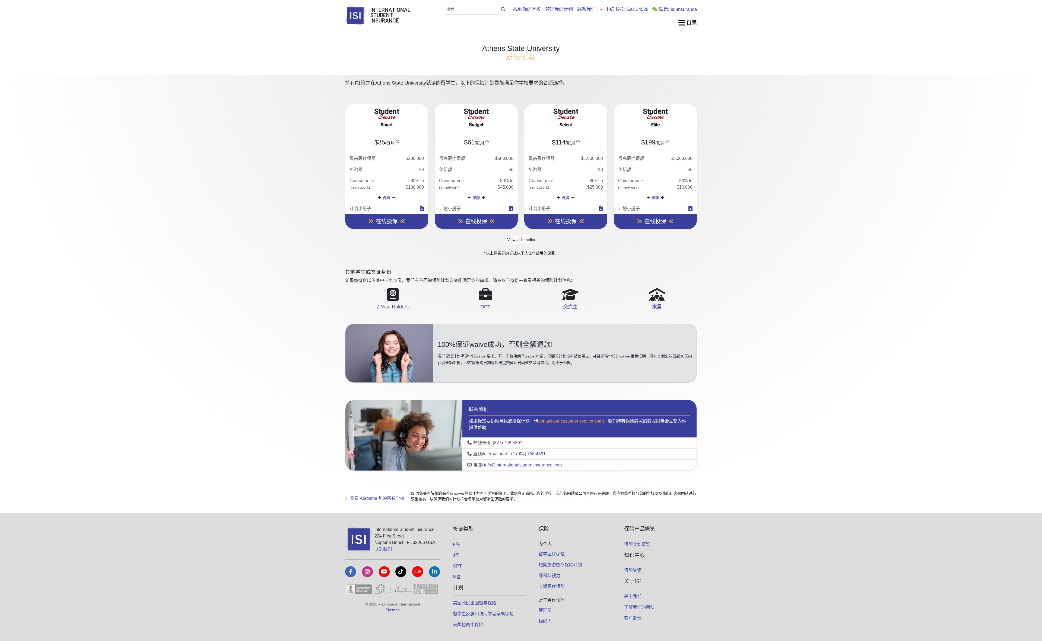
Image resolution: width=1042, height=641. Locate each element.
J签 (456, 555)
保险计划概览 (637, 544)
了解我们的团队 (639, 607)
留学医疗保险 (552, 554)
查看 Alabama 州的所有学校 (376, 498)
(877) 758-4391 (507, 442)
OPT (485, 307)
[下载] (422, 208)
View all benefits (521, 239)
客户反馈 (632, 618)
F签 (456, 544)
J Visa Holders (393, 307)
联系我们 (586, 9)
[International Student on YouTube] (384, 571)
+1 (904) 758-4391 (528, 454)
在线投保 (386, 221)
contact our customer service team (571, 421)
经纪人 (545, 621)
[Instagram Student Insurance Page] (367, 571)
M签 (457, 577)
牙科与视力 (549, 575)
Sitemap (393, 610)
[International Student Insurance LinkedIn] (434, 571)
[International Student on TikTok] (400, 571)
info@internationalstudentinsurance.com (523, 465)
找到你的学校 (527, 9)
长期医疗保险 (552, 586)
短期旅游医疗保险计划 (560, 564)
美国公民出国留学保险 (474, 603)
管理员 (545, 610)
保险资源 (632, 570)
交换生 (570, 307)
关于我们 (632, 596)
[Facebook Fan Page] (350, 571)
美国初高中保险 (468, 624)
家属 (657, 307)
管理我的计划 (559, 9)
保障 (387, 198)
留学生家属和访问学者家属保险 (483, 613)
